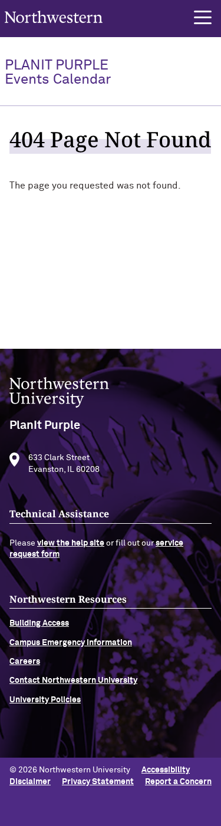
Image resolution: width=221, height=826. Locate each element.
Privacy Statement (98, 782)
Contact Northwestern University (73, 680)
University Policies (45, 700)
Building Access (39, 623)
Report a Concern (178, 782)
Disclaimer (30, 782)
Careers (24, 662)
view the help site (70, 543)
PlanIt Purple (58, 72)
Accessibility (165, 770)
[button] (203, 18)
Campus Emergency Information (70, 643)
